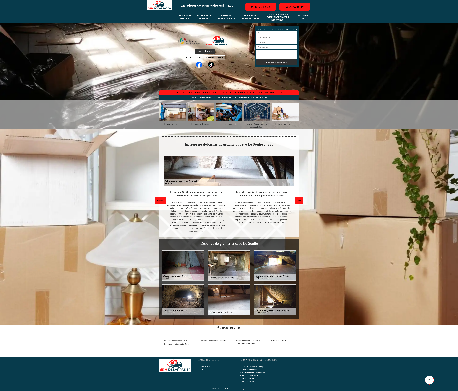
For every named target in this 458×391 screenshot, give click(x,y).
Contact (203, 370)
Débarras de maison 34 (184, 17)
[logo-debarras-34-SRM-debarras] (159, 5)
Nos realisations (205, 51)
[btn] (429, 380)
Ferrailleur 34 (302, 17)
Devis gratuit (193, 58)
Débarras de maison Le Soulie (175, 340)
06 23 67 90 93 (294, 6)
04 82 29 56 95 (260, 6)
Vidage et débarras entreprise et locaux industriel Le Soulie (248, 342)
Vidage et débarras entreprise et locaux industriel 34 (277, 17)
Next (299, 201)
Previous (160, 201)
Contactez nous (215, 58)
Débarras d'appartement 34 (226, 17)
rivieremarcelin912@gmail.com (254, 372)
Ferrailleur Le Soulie (279, 340)
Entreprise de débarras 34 (204, 17)
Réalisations (205, 367)
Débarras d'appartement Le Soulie (213, 340)
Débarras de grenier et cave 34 (249, 17)
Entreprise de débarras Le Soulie (176, 344)
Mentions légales (241, 389)
